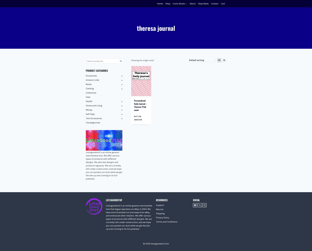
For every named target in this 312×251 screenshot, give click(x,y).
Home (160, 3)
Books (89, 84)
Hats (88, 97)
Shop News (203, 3)
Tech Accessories (94, 118)
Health (89, 101)
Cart (223, 3)
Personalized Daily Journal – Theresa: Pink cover (140, 105)
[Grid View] (219, 60)
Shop (167, 3)
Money (89, 109)
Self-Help (90, 114)
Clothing (90, 88)
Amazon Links (92, 80)
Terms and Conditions (166, 221)
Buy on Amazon (138, 118)
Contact (214, 3)
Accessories (91, 75)
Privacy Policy (162, 217)
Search (121, 61)
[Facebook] (195, 205)
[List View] (224, 60)
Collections (91, 92)
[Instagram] (204, 205)
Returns (159, 209)
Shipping (160, 213)
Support (160, 205)
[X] (200, 205)
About (193, 3)
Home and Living (94, 105)
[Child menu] (121, 76)
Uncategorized (93, 122)
